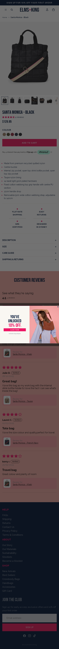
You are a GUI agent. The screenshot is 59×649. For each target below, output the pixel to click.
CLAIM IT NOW (14, 329)
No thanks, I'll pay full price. (15, 333)
